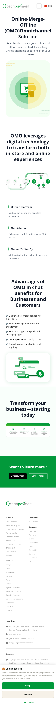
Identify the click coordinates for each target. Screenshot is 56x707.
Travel (8, 580)
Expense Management (14, 599)
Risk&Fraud (10, 540)
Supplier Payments (13, 595)
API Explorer (33, 521)
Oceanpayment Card (13, 544)
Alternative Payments (14, 525)
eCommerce (10, 572)
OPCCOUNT (10, 548)
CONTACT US (17, 476)
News (31, 546)
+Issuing (9, 610)
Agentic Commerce (13, 587)
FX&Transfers (11, 552)
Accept (28, 685)
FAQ (30, 561)
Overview (32, 531)
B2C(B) (8, 565)
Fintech (8, 584)
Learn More (28, 702)
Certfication (33, 542)
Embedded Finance (13, 591)
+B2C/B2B (9, 606)
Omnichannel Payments (15, 529)
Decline (28, 694)
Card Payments (11, 521)
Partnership (33, 557)
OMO (8, 569)
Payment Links (11, 533)
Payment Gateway (12, 537)
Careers (32, 554)
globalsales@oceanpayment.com (21, 638)
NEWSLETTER (38, 476)
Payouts (9, 555)
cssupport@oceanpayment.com (21, 643)
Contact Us (33, 550)
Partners (32, 535)
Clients (31, 539)
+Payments (10, 602)
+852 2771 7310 (15, 634)
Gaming (9, 576)
